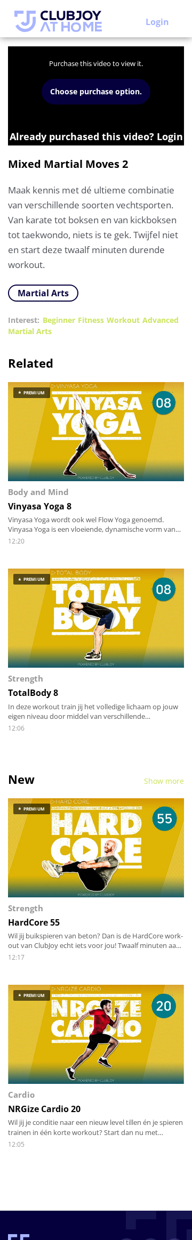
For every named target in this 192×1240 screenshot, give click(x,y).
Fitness (91, 320)
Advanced (160, 320)
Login (157, 22)
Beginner (59, 320)
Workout (123, 320)
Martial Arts (43, 293)
